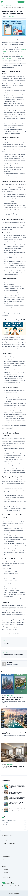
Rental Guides (8, 5)
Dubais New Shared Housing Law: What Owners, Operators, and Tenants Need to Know (16, 792)
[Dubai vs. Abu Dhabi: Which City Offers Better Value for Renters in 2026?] (14, 684)
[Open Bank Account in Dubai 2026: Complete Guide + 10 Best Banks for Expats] (6, 786)
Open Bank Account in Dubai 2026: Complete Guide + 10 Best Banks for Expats (17, 786)
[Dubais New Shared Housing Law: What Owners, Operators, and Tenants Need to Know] (6, 792)
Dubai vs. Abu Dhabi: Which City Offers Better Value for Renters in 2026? (16, 804)
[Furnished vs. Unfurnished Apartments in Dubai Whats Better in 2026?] (14, 752)
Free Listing (21, 1)
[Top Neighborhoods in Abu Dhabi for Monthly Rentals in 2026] (14, 718)
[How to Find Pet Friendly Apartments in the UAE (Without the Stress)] (6, 798)
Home (2, 5)
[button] (26, 2)
